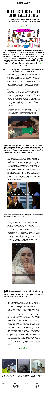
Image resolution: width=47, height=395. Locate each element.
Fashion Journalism (16, 386)
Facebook (37, 386)
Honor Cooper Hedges (24, 26)
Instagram (37, 385)
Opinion (3, 373)
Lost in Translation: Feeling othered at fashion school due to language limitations (23, 377)
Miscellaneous (16, 390)
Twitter (36, 387)
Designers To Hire (16, 385)
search (43, 3)
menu (3, 3)
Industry (14, 388)
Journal (14, 383)
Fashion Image (15, 387)
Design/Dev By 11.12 (37, 390)
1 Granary (3, 383)
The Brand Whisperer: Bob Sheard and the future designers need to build (8, 377)
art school (39, 63)
